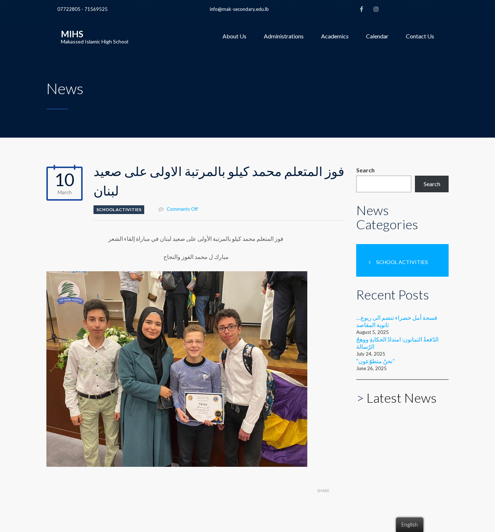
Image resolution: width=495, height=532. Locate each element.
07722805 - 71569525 (82, 9)
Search (365, 170)
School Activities (118, 209)
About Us (234, 36)
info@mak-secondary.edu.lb (239, 9)
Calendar (377, 36)
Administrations (284, 36)
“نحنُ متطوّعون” (375, 360)
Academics (335, 36)
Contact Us (420, 36)
